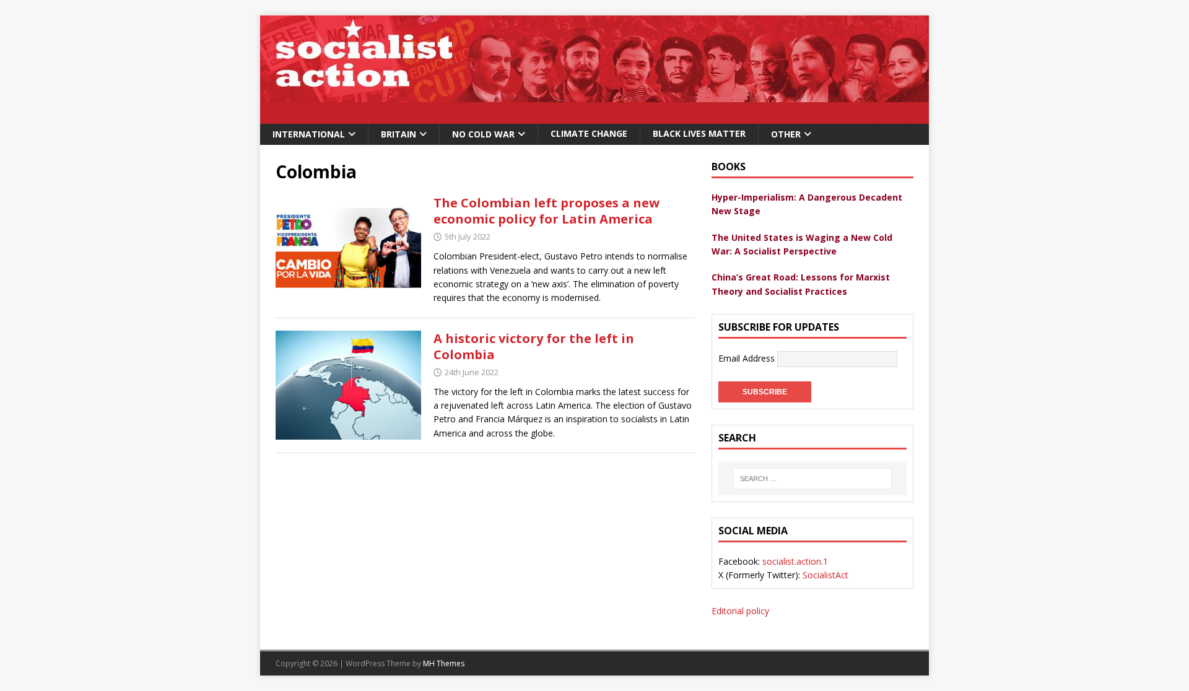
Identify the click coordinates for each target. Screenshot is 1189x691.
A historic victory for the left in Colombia (533, 346)
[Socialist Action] (594, 117)
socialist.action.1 (795, 561)
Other (786, 134)
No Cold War (483, 134)
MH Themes (443, 663)
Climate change (589, 133)
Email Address (747, 358)
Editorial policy (740, 611)
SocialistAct (825, 575)
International (308, 134)
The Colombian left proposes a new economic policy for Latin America (546, 210)
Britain (398, 134)
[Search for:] (812, 478)
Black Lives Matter (699, 133)
